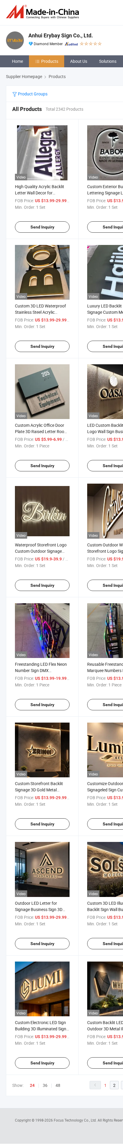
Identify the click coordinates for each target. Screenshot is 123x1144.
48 (58, 1085)
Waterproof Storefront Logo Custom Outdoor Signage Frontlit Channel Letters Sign (41, 551)
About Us (78, 61)
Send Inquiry (42, 227)
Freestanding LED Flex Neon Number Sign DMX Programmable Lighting (41, 670)
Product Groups (32, 94)
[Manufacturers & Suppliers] (43, 12)
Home (17, 61)
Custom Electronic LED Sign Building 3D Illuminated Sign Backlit (40, 1029)
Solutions (107, 61)
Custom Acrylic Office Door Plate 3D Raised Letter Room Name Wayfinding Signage (41, 431)
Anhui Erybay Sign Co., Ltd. (60, 35)
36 (45, 1085)
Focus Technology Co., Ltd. (76, 1120)
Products (49, 61)
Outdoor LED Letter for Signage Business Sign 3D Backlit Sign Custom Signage (41, 909)
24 (32, 1085)
